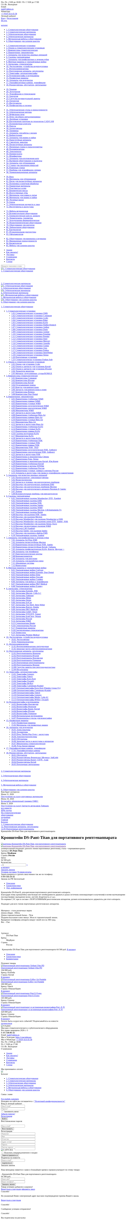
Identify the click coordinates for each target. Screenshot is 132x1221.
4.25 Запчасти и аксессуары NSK (25, 454)
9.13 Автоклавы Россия (21, 619)
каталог (4, 25)
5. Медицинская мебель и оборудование (23, 39)
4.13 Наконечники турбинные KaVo (27, 427)
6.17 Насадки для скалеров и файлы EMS (29, 533)
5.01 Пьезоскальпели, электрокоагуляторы (29, 477)
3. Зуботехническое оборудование (21, 34)
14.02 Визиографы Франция (23, 706)
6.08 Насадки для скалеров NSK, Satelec (28, 514)
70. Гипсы (10, 202)
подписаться (6, 1023)
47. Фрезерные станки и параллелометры (24, 147)
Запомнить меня (11, 1111)
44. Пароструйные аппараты (18, 140)
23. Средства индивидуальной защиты (23, 98)
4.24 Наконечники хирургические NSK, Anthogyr (33, 452)
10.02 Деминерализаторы (22, 642)
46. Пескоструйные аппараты (19, 144)
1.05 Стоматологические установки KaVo (29, 322)
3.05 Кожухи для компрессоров (25, 387)
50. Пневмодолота (14, 154)
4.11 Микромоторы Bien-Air (23, 422)
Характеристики (13, 886)
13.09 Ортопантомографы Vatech (25, 693)
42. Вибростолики (14, 135)
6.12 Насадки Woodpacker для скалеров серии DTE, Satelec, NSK (39, 521)
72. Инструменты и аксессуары (20, 207)
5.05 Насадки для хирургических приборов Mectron (34, 487)
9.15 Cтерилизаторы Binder (23, 623)
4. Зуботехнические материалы (20, 36)
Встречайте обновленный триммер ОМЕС (19, 801)
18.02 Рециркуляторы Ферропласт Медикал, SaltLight (34, 757)
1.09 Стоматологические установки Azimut (30, 332)
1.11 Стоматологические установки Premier (30, 336)
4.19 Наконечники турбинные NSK (27, 440)
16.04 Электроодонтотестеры (24, 737)
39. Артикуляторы (14, 128)
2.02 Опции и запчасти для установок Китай (31, 366)
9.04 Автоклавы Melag (21, 598)
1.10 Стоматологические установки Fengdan (30, 334)
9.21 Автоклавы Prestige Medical (25, 635)
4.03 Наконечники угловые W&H (26, 403)
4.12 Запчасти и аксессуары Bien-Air (27, 424)
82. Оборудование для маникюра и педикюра (26, 239)
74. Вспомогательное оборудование (22, 213)
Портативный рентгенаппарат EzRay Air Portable (22, 982)
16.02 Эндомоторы (19, 732)
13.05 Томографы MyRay (22, 683)
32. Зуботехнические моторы (19, 112)
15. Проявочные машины (17, 78)
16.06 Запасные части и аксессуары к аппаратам (32, 741)
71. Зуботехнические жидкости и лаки (23, 204)
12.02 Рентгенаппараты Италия (25, 656)
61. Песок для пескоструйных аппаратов (24, 181)
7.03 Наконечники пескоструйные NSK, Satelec (32, 545)
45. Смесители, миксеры (17, 142)
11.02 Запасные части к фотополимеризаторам (31, 649)
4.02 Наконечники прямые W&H (25, 401)
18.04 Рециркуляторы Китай (23, 762)
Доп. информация (14, 888)
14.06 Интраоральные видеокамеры (27, 716)
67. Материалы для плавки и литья (21, 195)
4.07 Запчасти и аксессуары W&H (26, 413)
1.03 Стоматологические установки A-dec (29, 318)
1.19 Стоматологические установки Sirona (29, 355)
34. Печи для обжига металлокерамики (23, 117)
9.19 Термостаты (18, 632)
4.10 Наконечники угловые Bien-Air (27, 420)
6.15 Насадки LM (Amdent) (23, 528)
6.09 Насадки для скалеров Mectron (26, 517)
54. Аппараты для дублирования (20, 163)
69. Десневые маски (15, 200)
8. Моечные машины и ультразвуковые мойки (26, 62)
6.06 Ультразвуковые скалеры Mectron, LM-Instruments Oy (36, 510)
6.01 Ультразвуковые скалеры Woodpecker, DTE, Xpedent (36, 498)
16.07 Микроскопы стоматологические (28, 743)
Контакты (10, 259)
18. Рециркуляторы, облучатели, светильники (26, 85)
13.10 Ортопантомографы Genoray (26, 695)
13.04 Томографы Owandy (22, 681)
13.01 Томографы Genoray (22, 674)
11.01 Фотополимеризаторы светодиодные (30, 646)
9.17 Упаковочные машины (23, 628)
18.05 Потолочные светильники (25, 764)
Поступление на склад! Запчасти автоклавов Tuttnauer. (25, 806)
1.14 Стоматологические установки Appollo (30, 343)
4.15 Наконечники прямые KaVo (25, 431)
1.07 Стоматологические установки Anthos (30, 327)
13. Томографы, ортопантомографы (21, 73)
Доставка (10, 254)
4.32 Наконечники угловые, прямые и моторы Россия (34, 471)
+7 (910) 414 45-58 (9, 14)
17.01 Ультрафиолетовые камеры (25, 750)
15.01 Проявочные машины (23, 723)
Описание (10, 883)
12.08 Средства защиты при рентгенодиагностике (33, 667)
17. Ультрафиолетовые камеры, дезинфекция (25, 82)
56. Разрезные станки (15, 168)
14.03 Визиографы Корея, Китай (25, 709)
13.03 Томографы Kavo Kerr (23, 679)
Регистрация (12, 18)
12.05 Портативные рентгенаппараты (27, 663)
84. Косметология (14, 243)
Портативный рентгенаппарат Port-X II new (20, 996)
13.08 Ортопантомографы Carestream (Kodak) (31, 690)
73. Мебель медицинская (17, 211)
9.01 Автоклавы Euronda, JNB (24, 591)
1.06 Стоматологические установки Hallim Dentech (33, 325)
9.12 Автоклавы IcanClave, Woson (26, 616)
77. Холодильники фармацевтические (22, 220)
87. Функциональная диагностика (21, 232)
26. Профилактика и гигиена (19, 105)
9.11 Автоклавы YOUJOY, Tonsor (26, 614)
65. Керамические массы (17, 190)
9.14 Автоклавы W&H (21, 621)
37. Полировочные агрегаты (18, 124)
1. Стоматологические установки (20, 45)
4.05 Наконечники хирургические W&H (29, 408)
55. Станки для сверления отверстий (22, 165)
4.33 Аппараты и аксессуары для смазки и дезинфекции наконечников (42, 473)
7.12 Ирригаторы (18, 565)
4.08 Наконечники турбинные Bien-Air (28, 415)
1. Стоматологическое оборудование (22, 30)
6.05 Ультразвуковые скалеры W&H (27, 508)
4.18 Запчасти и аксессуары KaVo (26, 438)
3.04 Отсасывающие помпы (23, 385)
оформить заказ (28, 1189)
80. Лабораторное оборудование (20, 227)
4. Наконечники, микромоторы (20, 52)
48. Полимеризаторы (15, 149)
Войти (4, 1119)
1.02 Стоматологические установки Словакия (31, 316)
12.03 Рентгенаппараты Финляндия (27, 658)
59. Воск (10, 177)
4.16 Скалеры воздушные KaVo (25, 433)
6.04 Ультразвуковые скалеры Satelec (27, 505)
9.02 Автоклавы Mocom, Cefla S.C (26, 593)
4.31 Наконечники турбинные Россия (27, 468)
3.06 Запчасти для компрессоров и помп (29, 390)
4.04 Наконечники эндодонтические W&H (30, 406)
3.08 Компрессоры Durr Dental (24, 394)
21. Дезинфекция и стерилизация (20, 94)
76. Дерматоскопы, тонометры (19, 218)
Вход (3, 18)
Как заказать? (12, 252)
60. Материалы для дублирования (21, 179)
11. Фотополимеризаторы (17, 69)
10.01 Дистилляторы (20, 639)
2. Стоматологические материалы (21, 32)
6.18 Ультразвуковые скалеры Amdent (27, 535)
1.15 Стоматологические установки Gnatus (30, 346)
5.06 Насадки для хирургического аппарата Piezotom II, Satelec (38, 489)
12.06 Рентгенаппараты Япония (25, 665)
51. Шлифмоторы (14, 156)
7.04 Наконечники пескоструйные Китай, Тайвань (33, 547)
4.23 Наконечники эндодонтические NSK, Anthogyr (34, 450)
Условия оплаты (24, 872)
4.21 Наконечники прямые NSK (25, 445)
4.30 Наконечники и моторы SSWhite (27, 466)
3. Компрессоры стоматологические (22, 50)
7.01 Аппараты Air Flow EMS (24, 540)
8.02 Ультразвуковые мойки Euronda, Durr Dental (32, 572)
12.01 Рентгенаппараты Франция (25, 653)
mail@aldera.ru (7, 9)
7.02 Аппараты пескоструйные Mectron (28, 542)
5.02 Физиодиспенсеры (21, 480)
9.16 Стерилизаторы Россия (23, 626)
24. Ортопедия (12, 101)
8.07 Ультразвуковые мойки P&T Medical (29, 584)
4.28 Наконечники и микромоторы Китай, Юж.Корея (34, 461)
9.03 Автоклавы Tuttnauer (22, 595)
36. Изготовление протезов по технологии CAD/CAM (30, 121)
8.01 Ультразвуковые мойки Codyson (27, 570)
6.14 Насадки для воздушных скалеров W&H (31, 526)
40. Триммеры (12, 131)
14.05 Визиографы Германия (23, 713)
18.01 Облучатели (19, 755)
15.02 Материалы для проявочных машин (29, 725)
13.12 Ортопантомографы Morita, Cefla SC (29, 697)
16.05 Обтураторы (19, 739)
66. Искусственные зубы (17, 193)
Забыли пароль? (8, 1114)
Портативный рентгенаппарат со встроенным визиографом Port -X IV (32, 1009)
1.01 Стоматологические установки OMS (29, 313)
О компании (11, 257)
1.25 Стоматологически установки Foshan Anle (32, 359)
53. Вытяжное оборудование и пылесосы (24, 161)
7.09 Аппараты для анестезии (24, 558)
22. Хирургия (12, 96)
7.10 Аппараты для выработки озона (27, 561)
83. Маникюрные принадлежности (21, 241)
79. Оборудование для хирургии (20, 225)
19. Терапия (11, 89)
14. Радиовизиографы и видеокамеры (22, 76)
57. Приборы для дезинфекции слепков (23, 170)
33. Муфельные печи (15, 114)
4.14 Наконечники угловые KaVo (25, 429)
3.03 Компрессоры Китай (22, 383)
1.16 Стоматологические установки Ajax (29, 348)
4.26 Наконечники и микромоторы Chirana (30, 457)
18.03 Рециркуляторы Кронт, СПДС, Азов (29, 760)
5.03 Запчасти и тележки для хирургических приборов (35, 482)
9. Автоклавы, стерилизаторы (19, 64)
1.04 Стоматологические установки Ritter (29, 320)
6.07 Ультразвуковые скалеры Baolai (27, 512)
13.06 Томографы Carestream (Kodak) (27, 686)
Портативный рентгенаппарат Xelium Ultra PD (21, 968)
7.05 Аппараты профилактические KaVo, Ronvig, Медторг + (37, 549)
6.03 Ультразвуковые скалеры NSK (26, 503)
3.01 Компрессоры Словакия (23, 378)
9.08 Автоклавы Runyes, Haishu (25, 607)
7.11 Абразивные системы (22, 563)
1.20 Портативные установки (24, 357)
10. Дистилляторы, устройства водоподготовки (27, 66)
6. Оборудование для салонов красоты (23, 41)
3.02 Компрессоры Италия (22, 380)
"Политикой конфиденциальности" (49, 1101)
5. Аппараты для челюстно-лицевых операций (26, 55)
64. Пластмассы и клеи (16, 188)
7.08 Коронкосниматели (21, 556)
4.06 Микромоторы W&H (22, 410)
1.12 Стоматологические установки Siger (29, 339)
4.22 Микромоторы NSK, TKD (24, 447)
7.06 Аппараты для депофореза (25, 551)
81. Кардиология (13, 230)
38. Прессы (11, 126)
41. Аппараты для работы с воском (21, 133)
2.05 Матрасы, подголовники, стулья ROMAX (31, 373)
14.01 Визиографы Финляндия (24, 704)
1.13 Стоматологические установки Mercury (30, 341)
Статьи (9, 261)
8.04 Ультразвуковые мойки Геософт (27, 577)
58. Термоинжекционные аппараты (21, 172)
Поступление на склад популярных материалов (22, 796)
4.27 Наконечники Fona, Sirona (24, 459)
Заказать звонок (8, 870)
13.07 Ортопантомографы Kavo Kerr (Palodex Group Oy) (36, 688)
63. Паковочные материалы (18, 186)
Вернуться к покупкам (11, 1189)
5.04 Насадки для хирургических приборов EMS (32, 484)
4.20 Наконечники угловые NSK (25, 443)
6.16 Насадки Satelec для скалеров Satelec (29, 531)
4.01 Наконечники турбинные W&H (27, 399)
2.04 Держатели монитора (22, 371)
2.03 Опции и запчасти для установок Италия (31, 369)
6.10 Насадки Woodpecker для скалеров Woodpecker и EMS (37, 519)
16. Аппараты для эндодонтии (19, 80)
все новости (6, 808)
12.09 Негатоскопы (19, 669)
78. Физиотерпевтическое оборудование (24, 223)
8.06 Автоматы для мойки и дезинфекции (29, 582)
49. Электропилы (13, 151)
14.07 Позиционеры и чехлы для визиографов (31, 718)
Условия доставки (9, 872)
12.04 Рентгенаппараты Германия (26, 660)
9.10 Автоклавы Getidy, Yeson (24, 612)
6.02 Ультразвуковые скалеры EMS (26, 501)
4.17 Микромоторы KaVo (22, 436)
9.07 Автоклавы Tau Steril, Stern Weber (28, 605)
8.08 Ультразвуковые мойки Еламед (26, 586)
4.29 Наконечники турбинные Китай (27, 464)
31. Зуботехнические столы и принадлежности (26, 110)
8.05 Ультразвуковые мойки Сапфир (27, 579)
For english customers (10, 1099)
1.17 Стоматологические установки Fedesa (30, 350)
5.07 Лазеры (16, 491)
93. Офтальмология (14, 234)
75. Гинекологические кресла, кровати (23, 216)
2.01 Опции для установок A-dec (25, 364)
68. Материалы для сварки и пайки (21, 197)
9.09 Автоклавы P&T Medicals (24, 609)
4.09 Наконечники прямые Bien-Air (26, 417)
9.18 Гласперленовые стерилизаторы (27, 630)
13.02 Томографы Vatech (22, 676)
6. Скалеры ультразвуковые (18, 57)
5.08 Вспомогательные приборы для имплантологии (34, 494)
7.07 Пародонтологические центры (26, 554)
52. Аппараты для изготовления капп (22, 158)
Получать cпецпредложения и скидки (20, 1153)
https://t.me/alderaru (23, 1037)
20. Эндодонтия (13, 91)
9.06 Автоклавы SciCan (21, 602)
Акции (9, 250)
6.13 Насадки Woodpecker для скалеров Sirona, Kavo (34, 524)
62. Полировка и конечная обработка (22, 184)
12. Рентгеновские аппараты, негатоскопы (25, 71)
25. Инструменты (14, 103)
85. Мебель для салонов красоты (20, 245)
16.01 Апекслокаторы (20, 730)
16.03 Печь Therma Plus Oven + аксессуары (30, 734)
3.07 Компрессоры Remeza (23, 392)
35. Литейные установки (17, 119)
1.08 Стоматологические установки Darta (29, 329)
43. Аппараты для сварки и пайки (21, 137)
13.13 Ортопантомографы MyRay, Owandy (30, 700)
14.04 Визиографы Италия (23, 711)
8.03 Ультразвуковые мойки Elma (25, 575)
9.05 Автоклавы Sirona (21, 600)
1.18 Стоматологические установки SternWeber (32, 353)
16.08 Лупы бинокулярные (23, 746)
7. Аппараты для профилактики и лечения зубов (27, 59)
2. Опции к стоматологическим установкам (25, 48)
